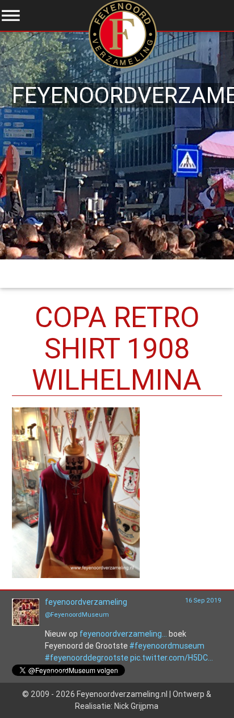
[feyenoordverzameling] (25, 623)
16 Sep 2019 (203, 600)
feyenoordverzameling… (123, 634)
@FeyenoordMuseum (77, 614)
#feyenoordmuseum (166, 646)
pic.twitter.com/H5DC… (171, 658)
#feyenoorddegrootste (86, 658)
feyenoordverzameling (86, 602)
